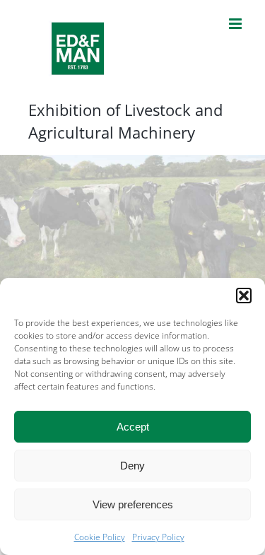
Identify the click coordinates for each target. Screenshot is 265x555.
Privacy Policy (158, 537)
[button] (244, 295)
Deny (132, 466)
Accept (133, 427)
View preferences (133, 504)
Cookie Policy (99, 537)
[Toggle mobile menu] (236, 23)
